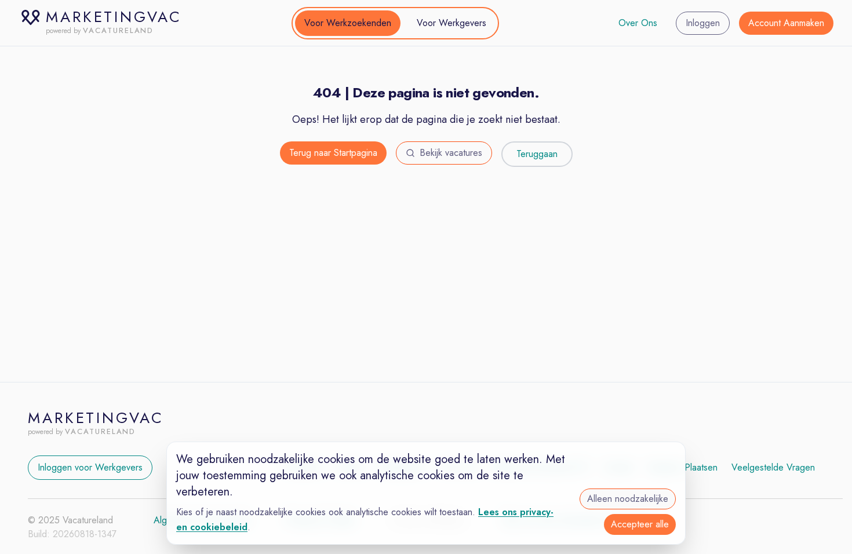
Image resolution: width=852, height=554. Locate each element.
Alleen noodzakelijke (627, 498)
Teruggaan (537, 154)
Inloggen (703, 23)
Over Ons (637, 23)
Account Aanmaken (786, 23)
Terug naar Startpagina (333, 152)
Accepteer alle (640, 524)
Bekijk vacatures (451, 152)
